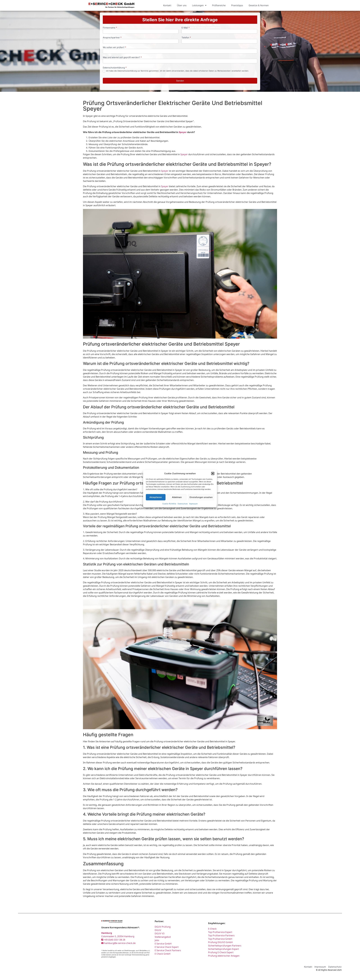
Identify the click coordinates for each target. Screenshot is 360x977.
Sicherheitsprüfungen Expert (223, 949)
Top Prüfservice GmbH (220, 938)
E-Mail (186, 28)
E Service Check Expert (167, 947)
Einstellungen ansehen (201, 497)
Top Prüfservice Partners (221, 935)
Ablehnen (177, 497)
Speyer (183, 132)
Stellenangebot (163, 936)
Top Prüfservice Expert (220, 932)
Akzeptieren (155, 497)
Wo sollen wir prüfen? (114, 47)
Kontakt (167, 5)
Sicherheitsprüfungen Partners (224, 945)
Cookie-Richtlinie (169, 504)
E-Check (212, 928)
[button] (212, 473)
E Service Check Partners (168, 950)
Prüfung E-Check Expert (220, 952)
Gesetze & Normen (259, 5)
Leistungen (198, 5)
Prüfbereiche (219, 5)
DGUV (158, 930)
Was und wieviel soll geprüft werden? (122, 57)
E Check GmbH (162, 953)
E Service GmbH (163, 943)
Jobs (157, 940)
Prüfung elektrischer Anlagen (223, 955)
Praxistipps (237, 5)
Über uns (181, 5)
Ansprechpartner (112, 37)
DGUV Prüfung (163, 926)
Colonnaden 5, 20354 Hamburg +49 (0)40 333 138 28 (117, 936)
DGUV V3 (159, 933)
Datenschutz (183, 504)
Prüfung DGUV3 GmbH (220, 942)
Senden (180, 80)
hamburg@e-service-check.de (120, 943)
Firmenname (110, 28)
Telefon (186, 37)
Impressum (193, 504)
